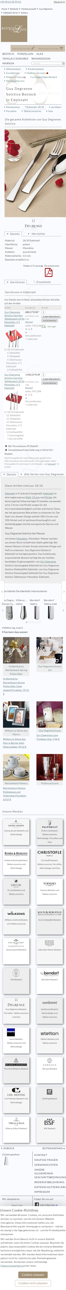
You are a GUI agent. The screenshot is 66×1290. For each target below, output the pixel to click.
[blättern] (3, 610)
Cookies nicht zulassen (33, 1283)
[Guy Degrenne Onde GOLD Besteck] (2, 591)
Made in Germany (36, 73)
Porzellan (11, 111)
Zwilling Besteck (49, 1098)
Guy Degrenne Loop (50, 730)
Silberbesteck (13, 69)
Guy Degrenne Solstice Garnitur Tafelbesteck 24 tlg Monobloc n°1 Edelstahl (14, 319)
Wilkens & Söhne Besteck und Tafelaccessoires (16, 922)
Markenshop (13, 107)
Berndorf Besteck (50, 979)
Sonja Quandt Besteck (16, 949)
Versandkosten (46, 1164)
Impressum (42, 1191)
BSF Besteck (49, 1128)
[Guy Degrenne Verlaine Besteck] (64, 591)
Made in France (15, 77)
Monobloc (22, 538)
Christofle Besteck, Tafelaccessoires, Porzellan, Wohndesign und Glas (49, 864)
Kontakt (40, 1155)
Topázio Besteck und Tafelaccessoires (49, 892)
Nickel (48, 497)
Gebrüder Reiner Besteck (49, 949)
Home (4, 9)
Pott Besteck (16, 979)
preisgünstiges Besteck (44, 77)
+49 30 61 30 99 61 (10, 1)
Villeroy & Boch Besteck (16, 1128)
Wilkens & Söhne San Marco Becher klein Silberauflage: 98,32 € (14, 743)
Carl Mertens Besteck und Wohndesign (16, 1100)
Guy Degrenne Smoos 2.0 (49, 668)
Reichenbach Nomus (16, 783)
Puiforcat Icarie (49, 783)
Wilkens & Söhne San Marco (16, 732)
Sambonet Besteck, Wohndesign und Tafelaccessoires (49, 1013)
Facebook (47, 1205)
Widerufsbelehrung (48, 1182)
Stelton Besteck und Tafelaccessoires (50, 1041)
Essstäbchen (13, 73)
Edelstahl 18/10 (10, 12)
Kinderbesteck (36, 69)
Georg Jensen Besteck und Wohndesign (16, 832)
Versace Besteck (49, 1068)
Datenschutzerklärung (48, 1187)
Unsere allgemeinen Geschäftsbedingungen (48, 1173)
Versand (29, 322)
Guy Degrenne (45, 9)
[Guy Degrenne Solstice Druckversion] (48, 274)
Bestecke (14, 9)
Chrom (36, 497)
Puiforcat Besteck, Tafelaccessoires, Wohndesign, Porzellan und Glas (49, 836)
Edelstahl (10, 493)
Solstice (24, 12)
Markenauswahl (28, 9)
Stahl (28, 497)
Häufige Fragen (46, 1160)
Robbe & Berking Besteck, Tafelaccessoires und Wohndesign (16, 864)
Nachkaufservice (15, 81)
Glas (50, 111)
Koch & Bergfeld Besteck (49, 920)
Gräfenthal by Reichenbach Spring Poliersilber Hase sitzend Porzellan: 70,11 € (16, 686)
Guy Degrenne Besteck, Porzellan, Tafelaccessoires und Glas (16, 1013)
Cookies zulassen (33, 1274)
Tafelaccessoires (32, 111)
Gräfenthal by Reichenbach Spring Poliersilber (16, 670)
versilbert (56, 107)
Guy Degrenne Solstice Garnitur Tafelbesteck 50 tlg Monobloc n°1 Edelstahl (14, 381)
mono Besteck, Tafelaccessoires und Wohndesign (16, 1043)
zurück (9, 1148)
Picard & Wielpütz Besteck (16, 1068)
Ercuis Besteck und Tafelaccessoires (16, 892)
